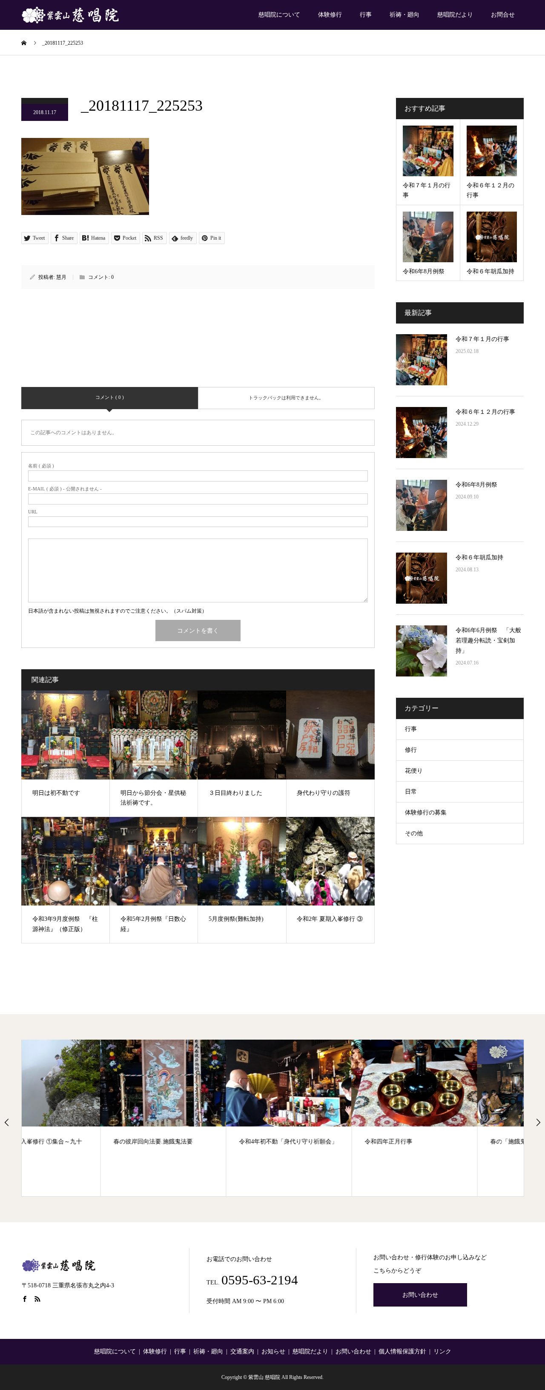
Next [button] (538, 1122)
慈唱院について (279, 14)
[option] (84, 1118)
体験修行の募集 (426, 812)
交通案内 (242, 1351)
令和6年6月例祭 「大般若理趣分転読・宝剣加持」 (488, 640)
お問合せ (503, 14)
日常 (411, 791)
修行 (411, 750)
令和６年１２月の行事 (485, 412)
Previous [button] (7, 1122)
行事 (366, 14)
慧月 (61, 277)
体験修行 (330, 14)
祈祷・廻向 (404, 14)
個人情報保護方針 (402, 1351)
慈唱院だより (455, 14)
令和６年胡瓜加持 (479, 557)
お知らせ (273, 1351)
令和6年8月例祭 (476, 484)
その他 (414, 833)
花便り (414, 771)
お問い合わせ (420, 1295)
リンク (442, 1351)
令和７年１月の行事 (482, 339)
